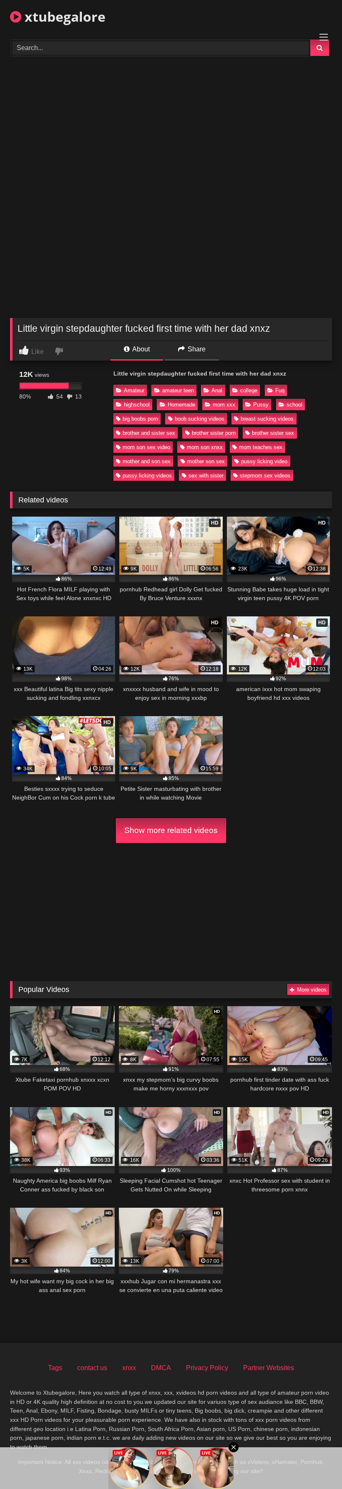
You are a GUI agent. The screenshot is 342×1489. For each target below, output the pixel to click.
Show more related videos (171, 830)
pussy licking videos (147, 475)
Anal (216, 390)
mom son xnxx (205, 447)
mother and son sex (147, 461)
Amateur (134, 390)
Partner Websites (268, 1367)
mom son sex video (146, 447)
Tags (55, 1367)
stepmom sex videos (265, 475)
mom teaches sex (260, 447)
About (140, 349)
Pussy (261, 404)
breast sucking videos (267, 419)
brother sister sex (273, 433)
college (248, 390)
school (294, 404)
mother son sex (206, 461)
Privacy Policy (207, 1367)
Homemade (181, 404)
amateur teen (178, 390)
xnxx (129, 1367)
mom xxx (224, 404)
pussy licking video (264, 461)
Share (196, 349)
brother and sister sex (149, 433)
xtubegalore (63, 16)
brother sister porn (214, 433)
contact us (92, 1367)
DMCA (161, 1367)
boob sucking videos (199, 419)
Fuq (279, 390)
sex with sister (206, 475)
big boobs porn (140, 419)
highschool (137, 404)
